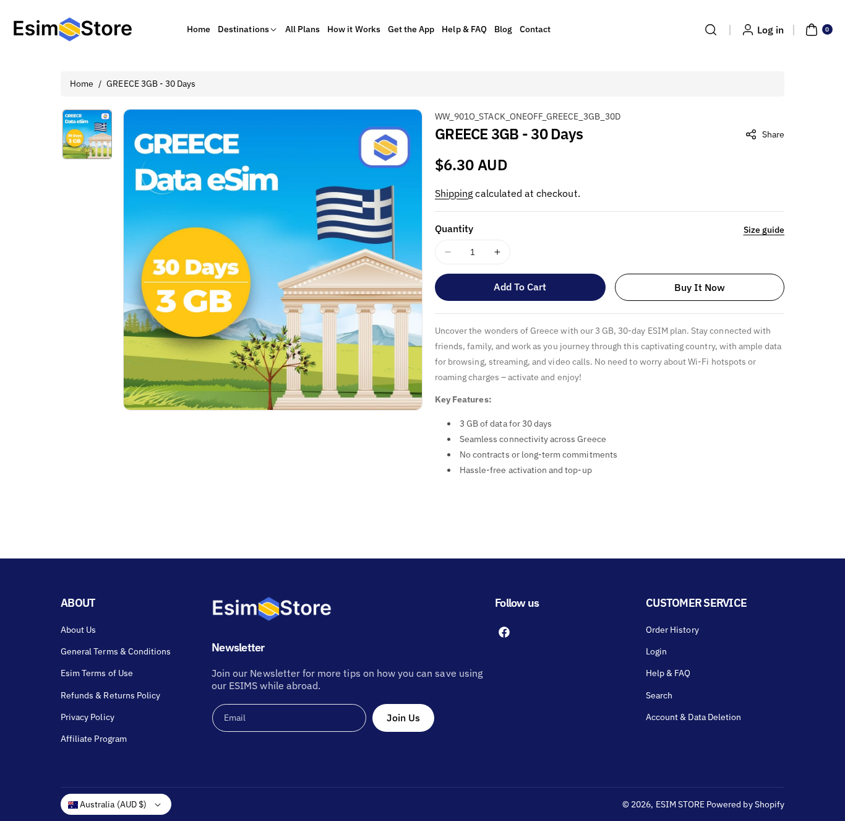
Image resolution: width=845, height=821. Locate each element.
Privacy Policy (87, 717)
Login (656, 651)
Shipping (454, 193)
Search (659, 695)
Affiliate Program (94, 738)
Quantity (454, 228)
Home (81, 83)
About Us (78, 629)
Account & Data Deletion (693, 717)
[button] (710, 29)
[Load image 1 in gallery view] (87, 134)
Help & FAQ (668, 673)
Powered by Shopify (745, 804)
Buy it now (700, 287)
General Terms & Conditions (116, 651)
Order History (672, 629)
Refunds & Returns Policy (110, 695)
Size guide (764, 229)
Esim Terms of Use (97, 673)
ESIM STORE (680, 804)
